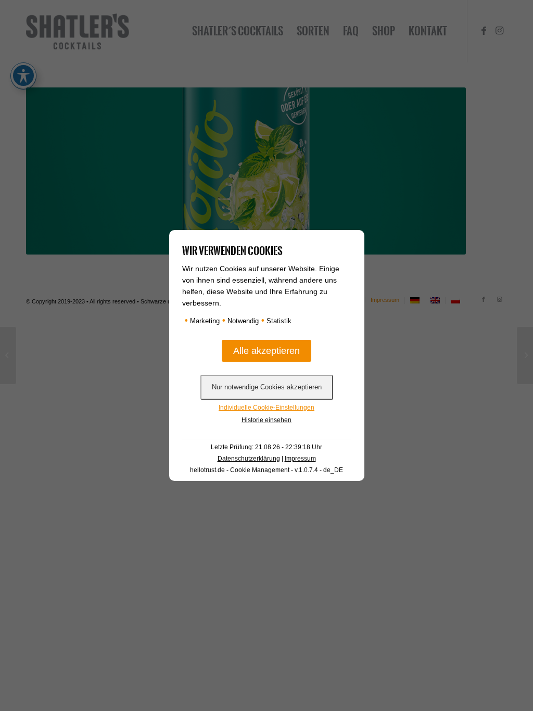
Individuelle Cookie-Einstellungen (266, 407)
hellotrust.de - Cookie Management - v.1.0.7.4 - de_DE (266, 470)
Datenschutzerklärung (249, 458)
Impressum (300, 458)
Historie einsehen (266, 420)
